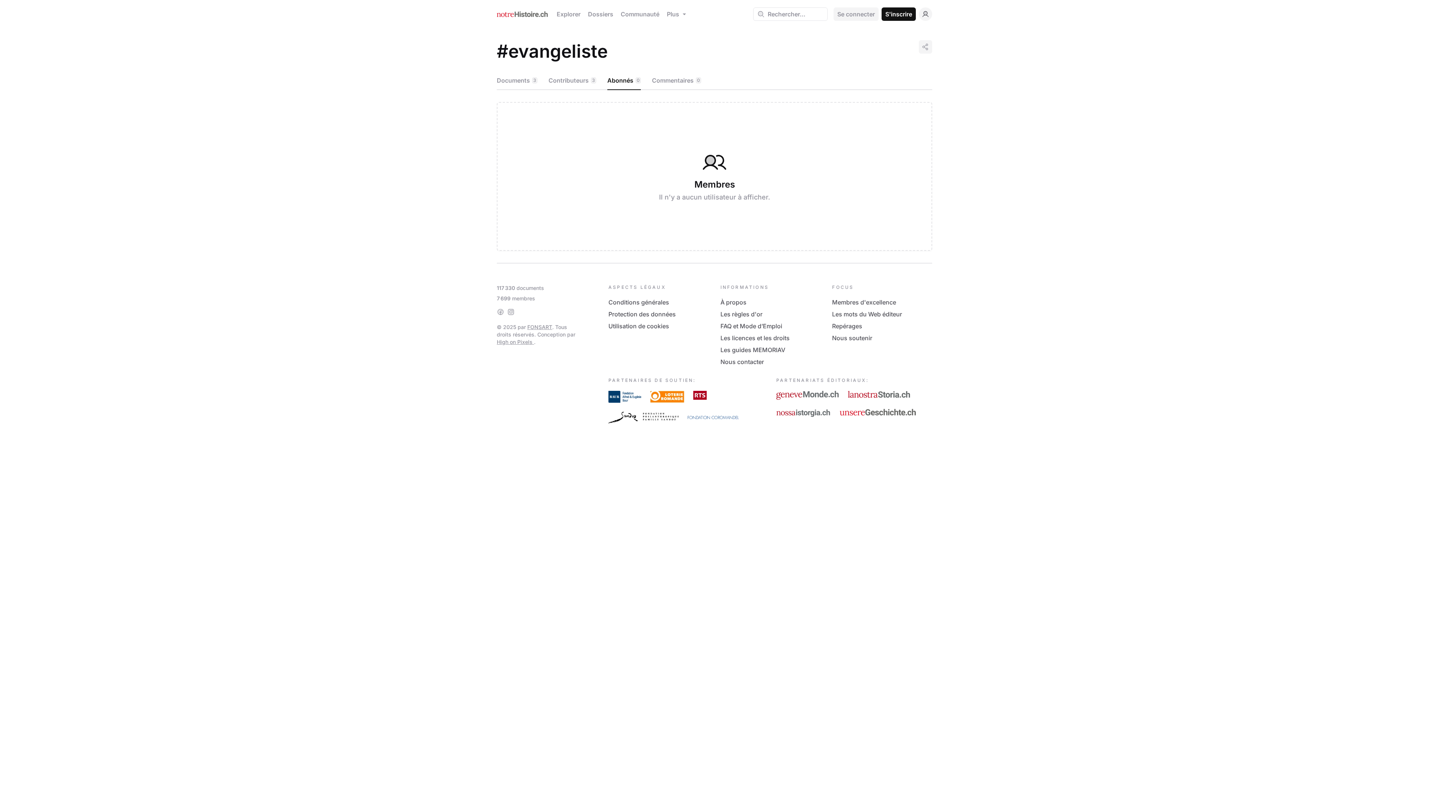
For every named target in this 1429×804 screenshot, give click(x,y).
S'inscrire (898, 14)
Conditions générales (638, 302)
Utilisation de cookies (638, 326)
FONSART (539, 327)
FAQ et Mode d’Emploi (751, 326)
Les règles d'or (741, 314)
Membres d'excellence (864, 302)
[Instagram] (511, 312)
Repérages (847, 326)
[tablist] (714, 80)
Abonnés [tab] (623, 80)
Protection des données (642, 314)
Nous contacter (742, 362)
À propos (733, 302)
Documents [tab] (516, 80)
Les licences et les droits (755, 338)
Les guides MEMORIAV (752, 350)
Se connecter (856, 14)
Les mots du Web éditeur (867, 314)
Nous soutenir (852, 338)
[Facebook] (500, 312)
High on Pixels (515, 342)
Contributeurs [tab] (572, 80)
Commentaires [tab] (676, 80)
